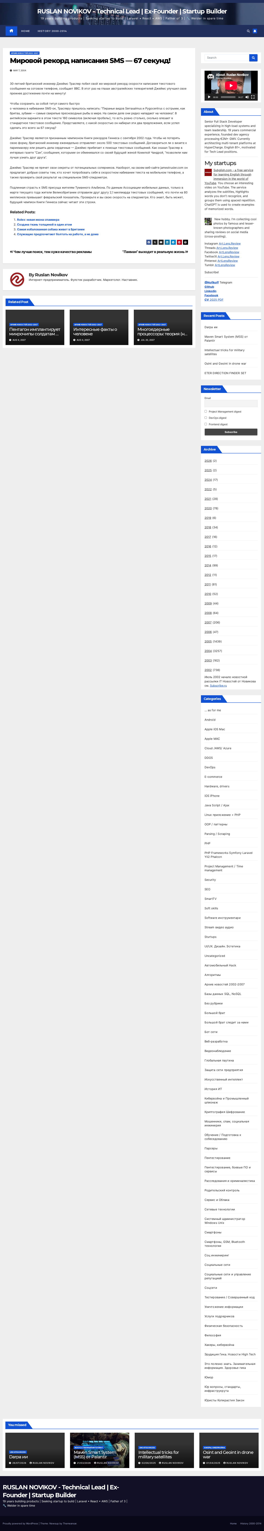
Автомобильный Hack (220, 965)
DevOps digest (217, 417)
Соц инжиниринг (217, 1255)
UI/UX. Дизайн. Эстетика (222, 946)
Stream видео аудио (219, 927)
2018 (208, 527)
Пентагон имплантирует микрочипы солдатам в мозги (34, 334)
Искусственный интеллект (224, 1079)
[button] (248, 31)
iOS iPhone (212, 796)
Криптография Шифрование (225, 1112)
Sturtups (211, 937)
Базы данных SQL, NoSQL (223, 994)
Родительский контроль (222, 1190)
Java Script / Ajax (217, 805)
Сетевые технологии (220, 1209)
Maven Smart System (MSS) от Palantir (95, 1454)
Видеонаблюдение (218, 1051)
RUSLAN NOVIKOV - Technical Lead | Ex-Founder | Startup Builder (132, 11)
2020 (208, 508)
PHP (207, 843)
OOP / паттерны (216, 824)
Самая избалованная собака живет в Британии (51, 229)
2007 (208, 622)
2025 (208, 470)
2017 (208, 537)
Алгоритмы (213, 975)
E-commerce (213, 777)
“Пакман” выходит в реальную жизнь (153, 252)
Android (210, 719)
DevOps (210, 767)
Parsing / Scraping (217, 834)
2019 (208, 518)
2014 (208, 565)
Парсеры (211, 1148)
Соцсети (211, 1287)
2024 (208, 480)
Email (208, 398)
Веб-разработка (216, 1041)
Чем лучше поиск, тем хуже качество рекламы (52, 252)
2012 (208, 575)
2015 (208, 556)
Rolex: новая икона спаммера (38, 219)
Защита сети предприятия (224, 1070)
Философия (213, 1335)
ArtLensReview (229, 252)
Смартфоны (213, 1232)
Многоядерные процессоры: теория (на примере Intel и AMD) (162, 334)
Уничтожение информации (224, 1307)
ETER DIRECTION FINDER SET (225, 373)
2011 (208, 584)
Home (25, 31)
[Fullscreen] (253, 97)
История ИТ (213, 1089)
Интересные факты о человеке (95, 331)
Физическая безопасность (224, 1326)
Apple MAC (212, 738)
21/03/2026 (84, 1463)
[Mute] (247, 97)
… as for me (213, 710)
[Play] (209, 97)
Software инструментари (223, 918)
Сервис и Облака (217, 1200)
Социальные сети (217, 1265)
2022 (208, 489)
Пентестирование (217, 1158)
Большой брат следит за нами (227, 1022)
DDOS (209, 757)
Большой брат (215, 1013)
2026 (208, 461)
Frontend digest (218, 424)
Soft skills (211, 908)
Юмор (209, 1377)
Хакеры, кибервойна (219, 1345)
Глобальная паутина (219, 1060)
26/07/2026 (19, 1463)
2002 (208, 670)
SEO (207, 889)
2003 (208, 660)
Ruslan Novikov (51, 274)
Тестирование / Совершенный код (230, 1297)
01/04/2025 (213, 1463)
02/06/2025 (149, 1463)
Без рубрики (214, 1003)
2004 (208, 651)
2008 (208, 613)
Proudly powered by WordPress (21, 1523)
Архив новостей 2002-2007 (24, 53)
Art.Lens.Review (230, 243)
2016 (208, 546)
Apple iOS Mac (215, 729)
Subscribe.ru (218, 685)
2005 (208, 641)
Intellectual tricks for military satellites (158, 1454)
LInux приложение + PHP (222, 815)
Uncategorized (215, 956)
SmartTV (211, 899)
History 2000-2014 (52, 31)
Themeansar (70, 1523)
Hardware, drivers (217, 786)
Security (210, 879)
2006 (208, 632)
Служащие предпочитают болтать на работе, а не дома (57, 234)
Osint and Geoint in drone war (225, 363)
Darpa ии (211, 327)
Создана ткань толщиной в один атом (44, 224)
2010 (208, 594)
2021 (208, 499)
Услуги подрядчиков (220, 1316)
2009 (208, 603)
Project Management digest (224, 411)
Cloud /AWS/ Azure (218, 748)
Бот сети (211, 1032)
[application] (231, 85)
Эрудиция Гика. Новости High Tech (230, 1354)
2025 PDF (214, 299)
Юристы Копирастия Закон (224, 1400)
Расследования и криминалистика (230, 1181)
